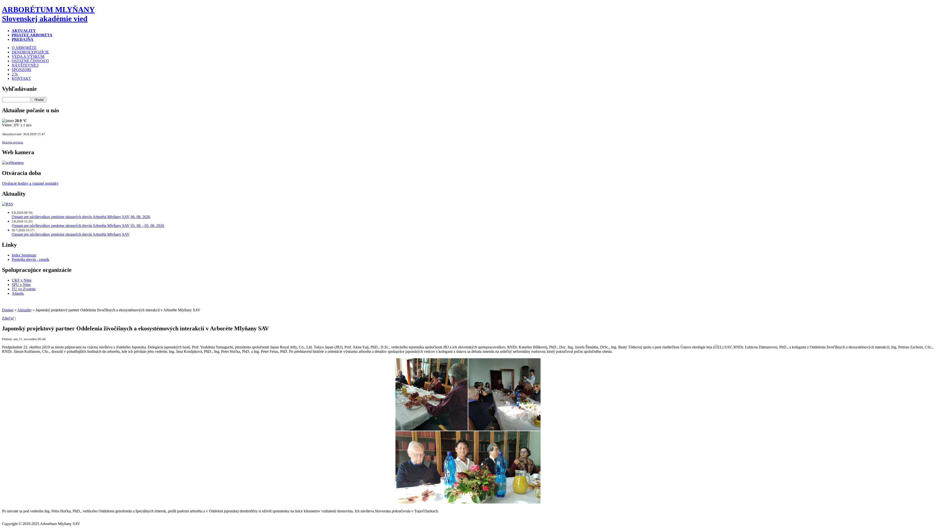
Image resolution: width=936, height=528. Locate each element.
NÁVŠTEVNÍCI (25, 65)
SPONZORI (21, 70)
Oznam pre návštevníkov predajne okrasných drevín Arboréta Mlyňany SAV (71, 234)
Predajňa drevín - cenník (30, 259)
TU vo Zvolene (24, 289)
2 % (15, 74)
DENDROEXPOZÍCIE (30, 52)
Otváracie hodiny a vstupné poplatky (30, 183)
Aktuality (24, 310)
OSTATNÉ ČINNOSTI (30, 61)
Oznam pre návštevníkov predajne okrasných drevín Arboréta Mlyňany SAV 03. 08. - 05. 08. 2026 (88, 225)
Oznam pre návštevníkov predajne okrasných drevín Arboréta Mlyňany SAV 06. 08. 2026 (81, 217)
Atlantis (18, 293)
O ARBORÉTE (24, 48)
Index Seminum (24, 255)
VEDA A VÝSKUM (28, 56)
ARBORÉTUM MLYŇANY (48, 14)
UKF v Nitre (21, 280)
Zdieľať (8, 318)
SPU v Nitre (21, 285)
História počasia (12, 142)
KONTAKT (21, 78)
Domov (8, 310)
